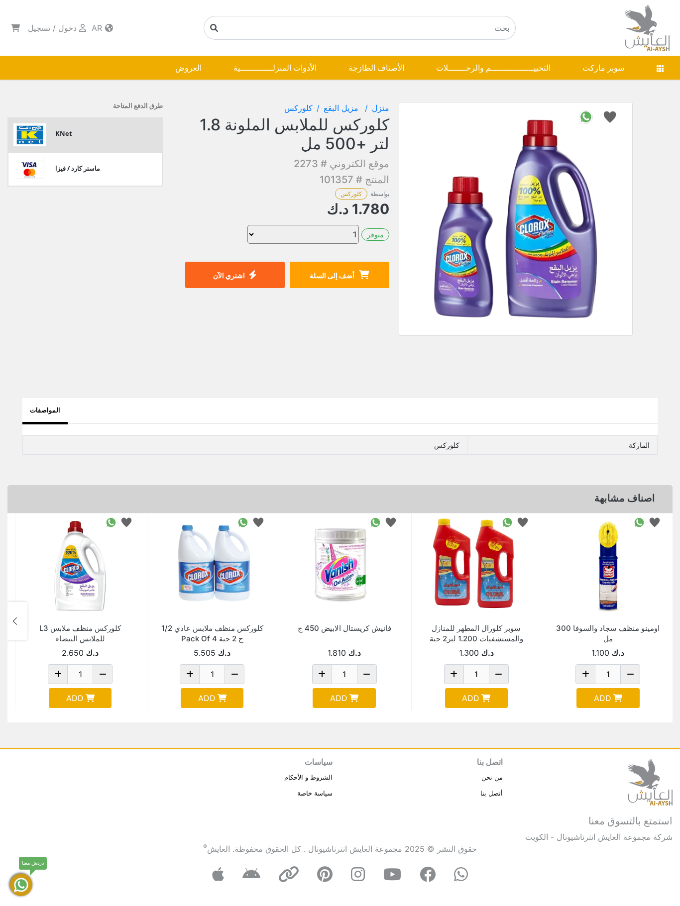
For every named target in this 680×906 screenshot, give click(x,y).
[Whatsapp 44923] (375, 521)
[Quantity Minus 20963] (103, 674)
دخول (67, 28)
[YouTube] (392, 874)
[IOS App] (218, 874)
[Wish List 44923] (390, 521)
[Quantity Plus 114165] (585, 674)
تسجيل (39, 28)
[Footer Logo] (650, 781)
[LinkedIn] (289, 874)
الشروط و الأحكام (308, 777)
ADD (602, 698)
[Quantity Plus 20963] (58, 674)
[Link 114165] (608, 565)
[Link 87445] (212, 565)
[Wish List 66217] (522, 521)
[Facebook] (428, 874)
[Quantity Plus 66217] (454, 674)
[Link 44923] (344, 565)
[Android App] (251, 874)
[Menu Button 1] (660, 68)
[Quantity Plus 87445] (190, 674)
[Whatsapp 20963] (111, 521)
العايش (218, 849)
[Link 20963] (80, 565)
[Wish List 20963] (126, 521)
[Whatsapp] (461, 874)
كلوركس (351, 194)
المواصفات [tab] (45, 410)
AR (98, 28)
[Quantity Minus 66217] (499, 674)
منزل (380, 108)
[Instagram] (358, 874)
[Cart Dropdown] (15, 27)
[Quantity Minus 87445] (234, 674)
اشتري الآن (229, 275)
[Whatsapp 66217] (507, 521)
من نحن (492, 777)
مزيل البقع (342, 108)
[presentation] (663, 621)
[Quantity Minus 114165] (630, 674)
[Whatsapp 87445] (243, 521)
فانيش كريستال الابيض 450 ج (344, 628)
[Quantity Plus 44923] (322, 674)
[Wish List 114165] (654, 521)
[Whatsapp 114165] (639, 521)
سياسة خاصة (315, 793)
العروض (188, 68)
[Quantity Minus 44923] (367, 674)
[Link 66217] (476, 565)
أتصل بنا (491, 793)
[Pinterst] (325, 874)
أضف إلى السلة (332, 275)
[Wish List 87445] (258, 521)
